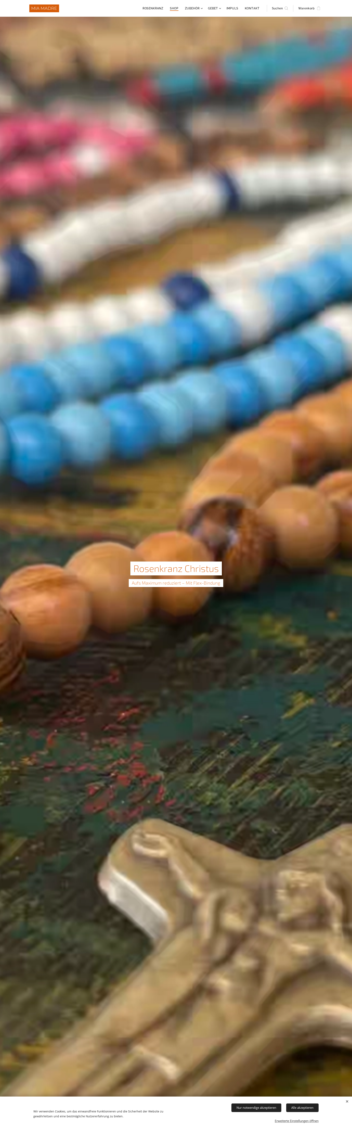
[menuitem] (154, 8)
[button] (280, 8)
